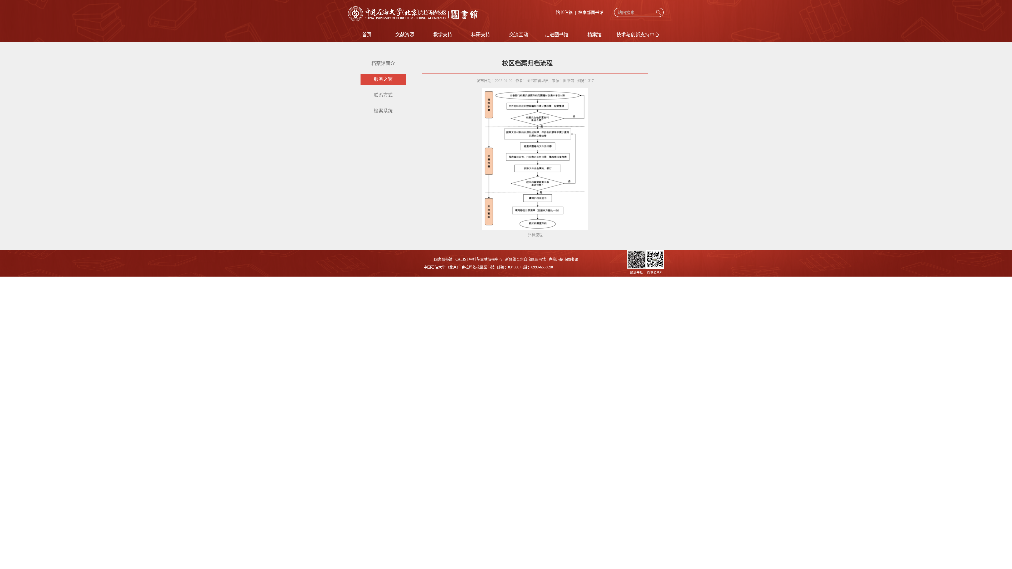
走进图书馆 (556, 34)
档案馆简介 (383, 63)
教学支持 (442, 34)
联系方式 (383, 95)
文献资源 (404, 34)
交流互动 (518, 34)
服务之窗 (383, 79)
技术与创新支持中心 (637, 34)
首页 (367, 34)
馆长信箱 (564, 12)
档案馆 (594, 34)
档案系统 (383, 111)
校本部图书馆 (591, 12)
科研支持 (480, 34)
